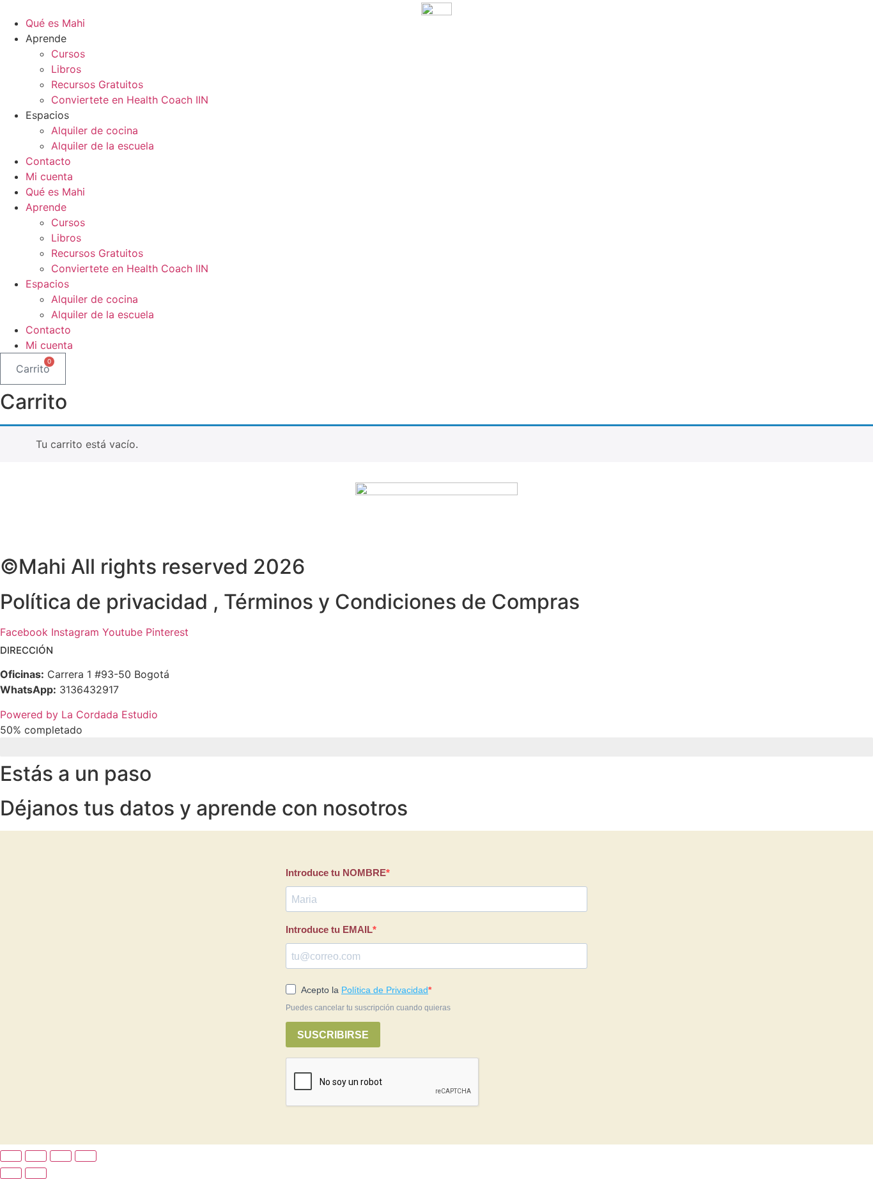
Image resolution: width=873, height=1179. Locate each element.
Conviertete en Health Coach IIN (129, 99)
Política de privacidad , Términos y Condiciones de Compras (290, 601)
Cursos (68, 53)
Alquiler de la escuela (102, 145)
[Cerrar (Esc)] (86, 1156)
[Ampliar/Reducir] (11, 1156)
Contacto (48, 161)
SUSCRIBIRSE (333, 1034)
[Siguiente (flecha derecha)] (36, 1173)
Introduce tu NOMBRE (336, 872)
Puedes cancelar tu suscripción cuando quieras (368, 1008)
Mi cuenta (49, 176)
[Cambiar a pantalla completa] (36, 1156)
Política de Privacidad (384, 990)
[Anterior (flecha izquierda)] (11, 1173)
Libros (66, 69)
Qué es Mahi (55, 23)
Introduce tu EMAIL (329, 929)
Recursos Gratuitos (97, 84)
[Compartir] (61, 1156)
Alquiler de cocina (94, 130)
